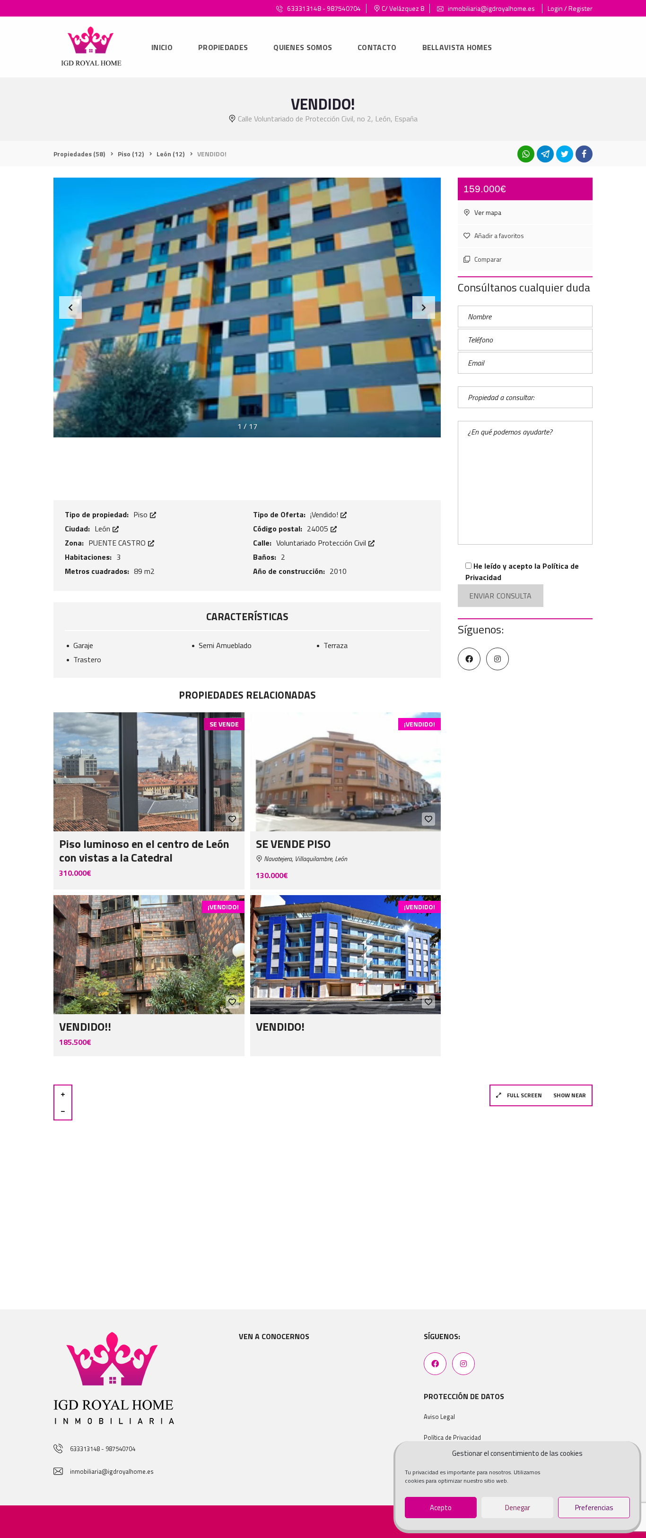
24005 (318, 528)
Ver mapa (487, 212)
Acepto (441, 1507)
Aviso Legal (439, 1416)
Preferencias (594, 1507)
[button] (423, 307)
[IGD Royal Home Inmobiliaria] (91, 47)
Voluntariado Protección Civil (322, 542)
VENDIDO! (280, 1026)
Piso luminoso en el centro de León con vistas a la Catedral (144, 850)
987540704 (344, 8)
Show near (569, 1095)
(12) (131, 154)
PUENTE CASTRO (118, 542)
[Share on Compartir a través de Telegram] (545, 153)
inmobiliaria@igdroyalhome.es (490, 8)
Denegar (517, 1507)
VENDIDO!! (85, 1026)
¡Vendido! (325, 514)
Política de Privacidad (452, 1437)
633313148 (304, 8)
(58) (79, 154)
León (103, 528)
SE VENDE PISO (293, 843)
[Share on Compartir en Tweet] (564, 153)
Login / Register (570, 8)
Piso (141, 514)
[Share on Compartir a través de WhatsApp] (525, 153)
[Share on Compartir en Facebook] (584, 153)
